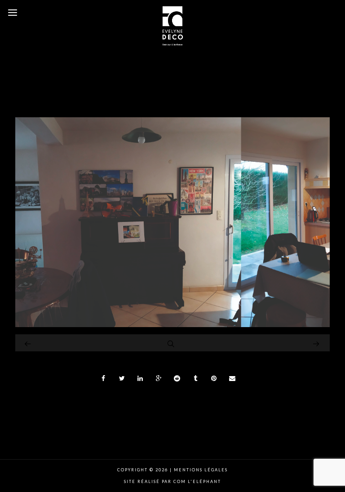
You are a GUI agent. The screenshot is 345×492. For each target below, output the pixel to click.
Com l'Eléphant (197, 481)
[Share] (104, 378)
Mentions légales (200, 469)
